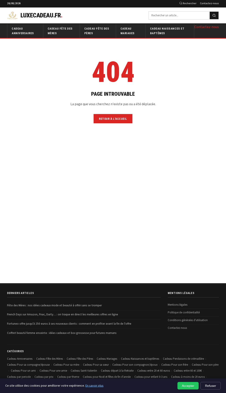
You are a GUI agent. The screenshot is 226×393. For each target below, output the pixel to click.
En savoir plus (94, 386)
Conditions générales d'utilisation (188, 320)
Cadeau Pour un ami (23, 371)
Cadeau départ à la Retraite (117, 371)
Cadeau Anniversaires (23, 31)
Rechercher (189, 3)
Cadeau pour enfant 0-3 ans (150, 377)
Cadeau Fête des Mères (60, 31)
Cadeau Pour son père (205, 365)
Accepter (188, 385)
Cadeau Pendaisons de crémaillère (183, 359)
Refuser (210, 385)
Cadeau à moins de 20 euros (188, 377)
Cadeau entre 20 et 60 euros (153, 371)
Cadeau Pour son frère (174, 365)
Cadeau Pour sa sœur (96, 365)
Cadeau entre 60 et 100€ (188, 371)
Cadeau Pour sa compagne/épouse (28, 365)
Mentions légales (177, 305)
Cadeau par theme (68, 377)
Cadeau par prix (43, 377)
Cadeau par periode (19, 377)
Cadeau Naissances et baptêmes (167, 31)
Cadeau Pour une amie (53, 371)
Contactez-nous (209, 3)
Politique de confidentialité (184, 312)
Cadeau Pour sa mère (66, 365)
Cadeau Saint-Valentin (84, 371)
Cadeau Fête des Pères (96, 31)
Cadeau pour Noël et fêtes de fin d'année (107, 377)
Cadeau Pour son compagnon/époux (135, 365)
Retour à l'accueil (113, 118)
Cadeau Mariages (128, 31)
